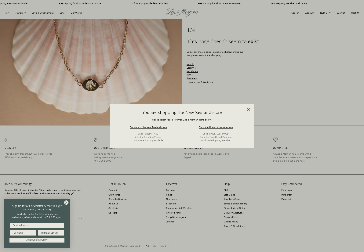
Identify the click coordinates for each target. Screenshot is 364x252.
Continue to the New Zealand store (148, 127)
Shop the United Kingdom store (216, 127)
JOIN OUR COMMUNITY (37, 240)
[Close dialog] (66, 202)
